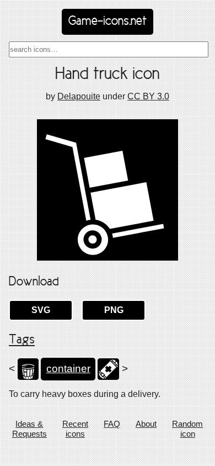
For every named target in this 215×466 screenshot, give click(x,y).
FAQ (112, 423)
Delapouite (78, 96)
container (68, 368)
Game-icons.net (107, 21)
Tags (22, 340)
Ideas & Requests (29, 428)
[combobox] (108, 49)
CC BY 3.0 (148, 96)
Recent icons (75, 428)
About (146, 423)
